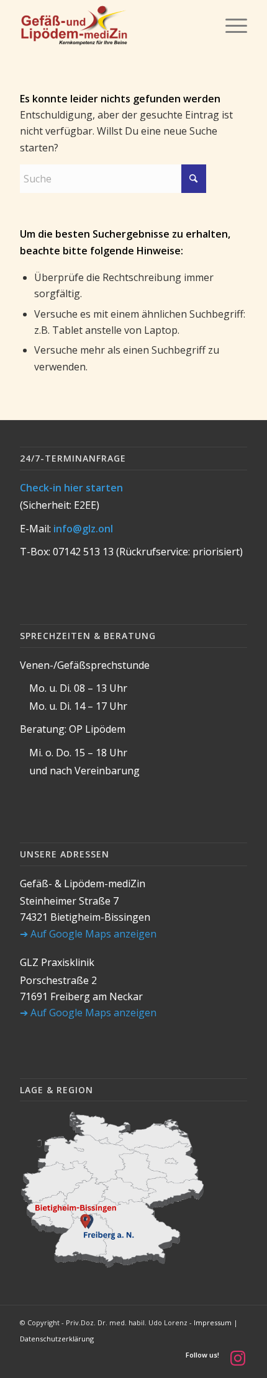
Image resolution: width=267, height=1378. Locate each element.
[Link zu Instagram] (238, 1358)
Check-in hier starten (71, 487)
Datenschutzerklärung (57, 1338)
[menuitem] (230, 25)
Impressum (213, 1322)
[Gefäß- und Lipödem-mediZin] (110, 25)
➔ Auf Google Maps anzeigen (88, 934)
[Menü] (230, 25)
